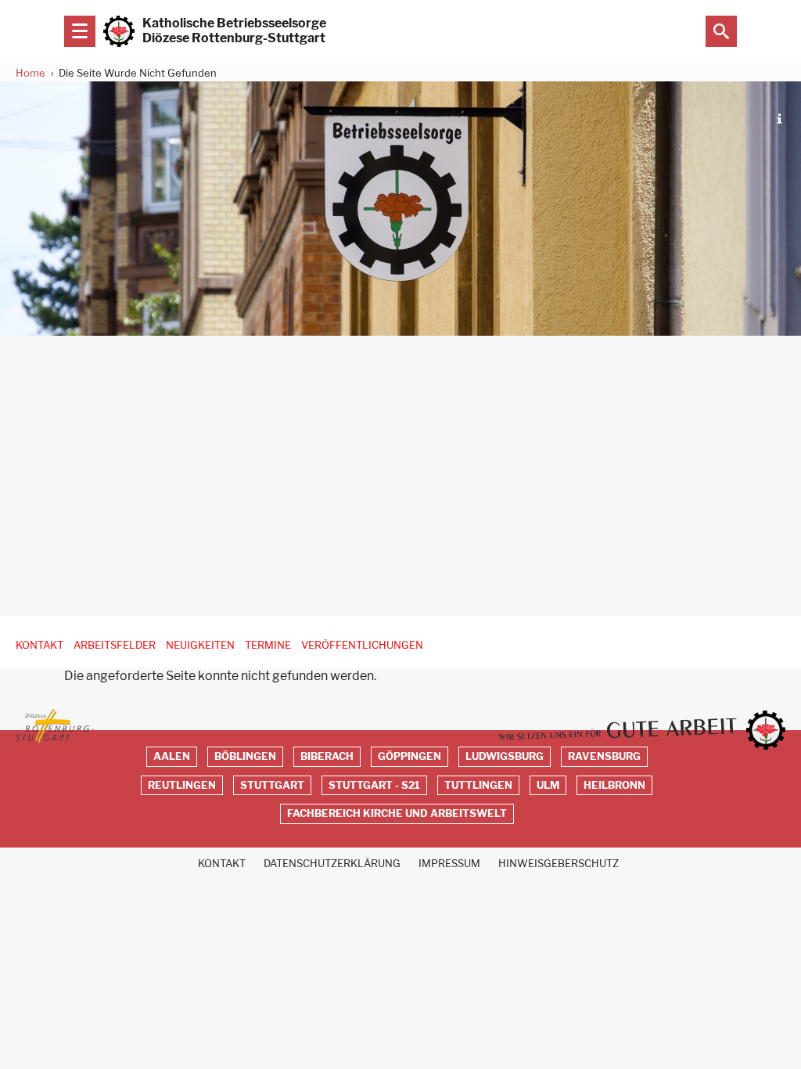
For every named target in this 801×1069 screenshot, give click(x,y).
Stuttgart (272, 785)
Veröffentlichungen (362, 645)
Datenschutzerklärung (332, 863)
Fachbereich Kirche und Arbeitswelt (397, 813)
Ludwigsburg (504, 756)
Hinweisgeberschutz (558, 863)
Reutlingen (182, 785)
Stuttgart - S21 (374, 785)
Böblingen (245, 756)
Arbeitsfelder (115, 645)
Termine (268, 645)
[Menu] (79, 31)
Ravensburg (604, 756)
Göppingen (409, 756)
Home (30, 73)
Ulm (548, 785)
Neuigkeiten (200, 645)
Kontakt (39, 645)
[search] (721, 31)
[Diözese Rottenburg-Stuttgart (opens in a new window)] (55, 726)
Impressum (449, 863)
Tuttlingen (478, 785)
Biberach (327, 756)
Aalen (171, 756)
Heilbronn (614, 785)
